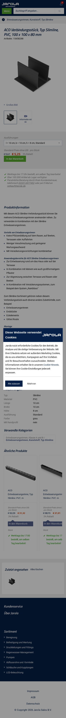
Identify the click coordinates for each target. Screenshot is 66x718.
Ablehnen (31, 383)
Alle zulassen (14, 383)
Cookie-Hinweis (51, 365)
